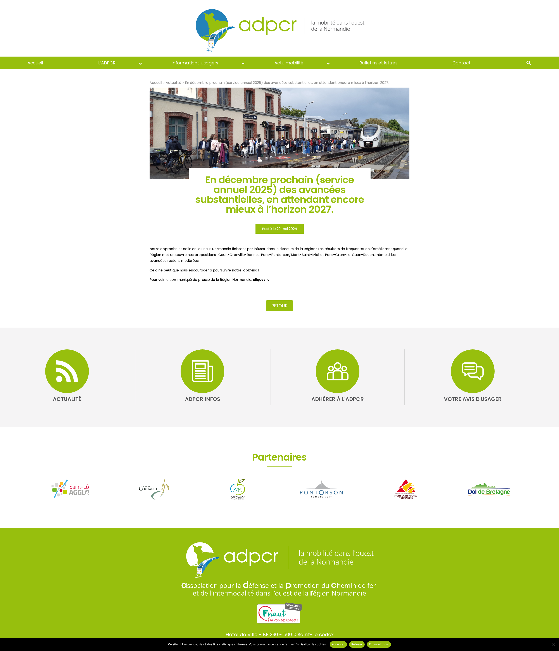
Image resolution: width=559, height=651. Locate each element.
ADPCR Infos (202, 399)
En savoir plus (379, 644)
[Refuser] (553, 644)
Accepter (338, 644)
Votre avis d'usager (473, 399)
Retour (279, 306)
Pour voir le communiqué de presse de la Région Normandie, (210, 279)
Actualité (173, 82)
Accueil (156, 82)
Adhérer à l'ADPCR (337, 399)
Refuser (356, 644)
